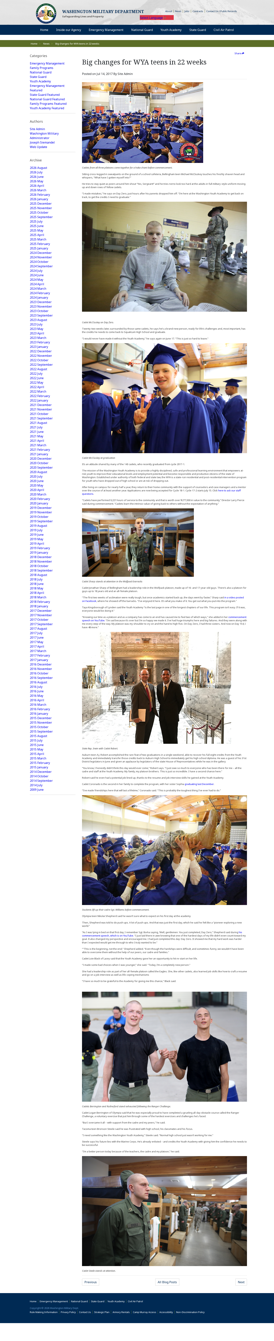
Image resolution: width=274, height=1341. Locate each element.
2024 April (37, 284)
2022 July (36, 374)
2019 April (37, 544)
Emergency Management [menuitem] (106, 30)
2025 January (39, 248)
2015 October (39, 727)
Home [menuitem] (44, 30)
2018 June (37, 584)
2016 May (36, 696)
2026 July (36, 172)
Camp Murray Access (145, 1312)
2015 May (36, 749)
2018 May (36, 588)
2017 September (41, 624)
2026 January (39, 199)
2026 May (36, 181)
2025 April (37, 235)
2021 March (38, 445)
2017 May (36, 642)
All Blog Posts (167, 1282)
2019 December (41, 508)
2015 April (37, 754)
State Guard (38, 77)
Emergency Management (47, 63)
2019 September (41, 521)
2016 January (39, 714)
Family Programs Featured (48, 104)
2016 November (41, 669)
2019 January (39, 552)
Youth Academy (40, 81)
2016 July (36, 687)
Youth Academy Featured (47, 108)
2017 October (39, 620)
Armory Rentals (121, 1312)
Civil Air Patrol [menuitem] (225, 30)
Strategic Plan (101, 1312)
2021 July (36, 427)
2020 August (38, 472)
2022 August (38, 369)
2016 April (37, 700)
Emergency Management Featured (47, 88)
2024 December (41, 253)
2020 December (41, 459)
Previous (90, 1282)
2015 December (41, 718)
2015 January (39, 767)
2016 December (41, 664)
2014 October (39, 776)
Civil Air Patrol (136, 1301)
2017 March (38, 651)
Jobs (187, 11)
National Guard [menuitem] (142, 30)
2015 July (36, 740)
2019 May (36, 539)
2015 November (41, 722)
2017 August (38, 629)
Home (34, 43)
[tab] (52, 55)
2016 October (39, 673)
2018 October (39, 566)
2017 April (37, 646)
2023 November (41, 306)
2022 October (39, 360)
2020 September (41, 467)
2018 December (41, 557)
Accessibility (167, 1312)
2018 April (37, 593)
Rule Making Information (44, 1312)
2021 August (38, 423)
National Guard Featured (47, 99)
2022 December (41, 351)
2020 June (37, 481)
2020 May (36, 485)
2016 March (38, 705)
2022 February (40, 396)
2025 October (39, 212)
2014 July (36, 785)
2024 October (39, 262)
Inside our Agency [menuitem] (68, 30)
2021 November (41, 409)
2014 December (41, 772)
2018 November (41, 561)
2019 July (36, 530)
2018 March (38, 597)
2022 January (39, 400)
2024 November (41, 257)
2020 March (38, 494)
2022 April (37, 387)
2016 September (41, 678)
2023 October (39, 311)
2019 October (39, 517)
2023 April (37, 333)
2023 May (36, 329)
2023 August (38, 320)
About (169, 11)
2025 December (41, 204)
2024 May (36, 280)
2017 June (37, 637)
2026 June (37, 177)
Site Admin (37, 129)
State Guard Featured (45, 95)
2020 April (37, 490)
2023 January (39, 347)
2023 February (40, 342)
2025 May (36, 230)
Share (238, 53)
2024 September (41, 266)
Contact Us (85, 1312)
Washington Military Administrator (44, 135)
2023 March (38, 338)
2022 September (41, 365)
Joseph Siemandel (42, 142)
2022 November (41, 356)
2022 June (37, 378)
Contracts (198, 11)
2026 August (38, 168)
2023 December (41, 302)
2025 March (38, 239)
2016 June (37, 691)
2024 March (38, 289)
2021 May (36, 436)
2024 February (40, 293)
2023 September (41, 315)
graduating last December (199, 784)
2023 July (36, 324)
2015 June (37, 745)
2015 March (38, 758)
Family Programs (41, 68)
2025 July (36, 221)
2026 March (38, 190)
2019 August (38, 526)
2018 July (36, 579)
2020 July (36, 476)
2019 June (37, 535)
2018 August (38, 575)
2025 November (41, 208)
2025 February (40, 244)
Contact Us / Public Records (221, 11)
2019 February (40, 548)
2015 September (41, 731)
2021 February (40, 450)
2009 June (37, 790)
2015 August (38, 736)
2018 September (41, 570)
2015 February (40, 763)
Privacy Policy (68, 1312)
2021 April (37, 441)
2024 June (37, 275)
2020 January (39, 503)
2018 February (40, 602)
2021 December (41, 405)
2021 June (37, 432)
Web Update (38, 147)
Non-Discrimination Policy (191, 1312)
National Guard (40, 72)
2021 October (39, 414)
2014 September (41, 781)
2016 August (38, 682)
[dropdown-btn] (83, 30)
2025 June (37, 226)
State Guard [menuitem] (197, 30)
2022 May (36, 382)
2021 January (39, 454)
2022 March (38, 391)
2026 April (37, 186)
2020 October (39, 463)
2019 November (41, 512)
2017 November (41, 615)
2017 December (41, 611)
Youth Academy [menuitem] (171, 30)
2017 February (40, 655)
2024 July (36, 271)
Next (241, 1282)
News (178, 11)
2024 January (39, 297)
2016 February (40, 709)
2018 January (39, 606)
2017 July (36, 633)
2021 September (41, 418)
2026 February (40, 195)
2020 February (40, 499)
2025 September (41, 217)
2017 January (39, 660)
